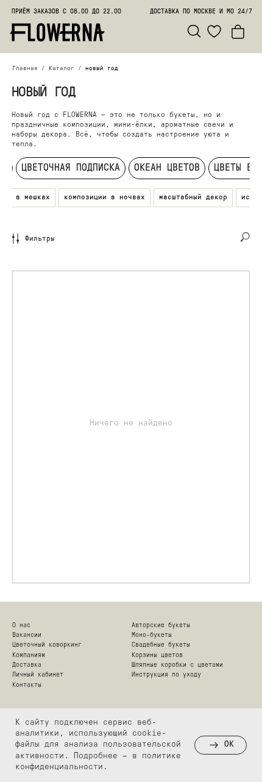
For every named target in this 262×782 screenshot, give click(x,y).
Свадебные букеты (161, 645)
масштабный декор (193, 197)
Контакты (26, 685)
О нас (21, 625)
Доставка (26, 665)
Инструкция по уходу (166, 675)
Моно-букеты (152, 635)
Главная (25, 68)
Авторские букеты (161, 625)
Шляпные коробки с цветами (177, 665)
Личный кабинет (37, 675)
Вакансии (26, 635)
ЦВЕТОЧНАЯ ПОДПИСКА (70, 168)
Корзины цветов (157, 655)
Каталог (61, 68)
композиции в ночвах (104, 197)
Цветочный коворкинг (47, 645)
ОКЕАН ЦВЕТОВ (167, 168)
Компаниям (28, 655)
